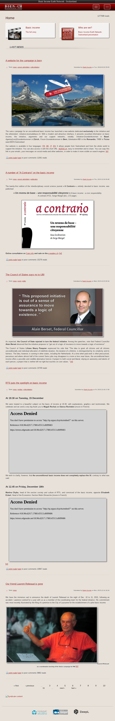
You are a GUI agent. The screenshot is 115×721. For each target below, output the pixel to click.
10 (104, 686)
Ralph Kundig (87, 67)
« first (16, 686)
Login (19, 158)
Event (19, 281)
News (15, 67)
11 (44, 688)
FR (43, 146)
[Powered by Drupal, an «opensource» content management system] (60, 714)
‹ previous (29, 686)
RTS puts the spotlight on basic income (26, 383)
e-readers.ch (53, 253)
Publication (34, 179)
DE (47, 146)
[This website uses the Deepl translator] (81, 714)
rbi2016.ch (63, 149)
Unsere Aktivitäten (24, 67)
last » (74, 688)
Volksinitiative (34, 67)
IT (51, 146)
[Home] (13, 6)
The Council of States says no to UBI (25, 274)
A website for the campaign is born (24, 60)
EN (54, 146)
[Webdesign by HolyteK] (39, 714)
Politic (24, 281)
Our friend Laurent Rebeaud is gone (24, 584)
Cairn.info (30, 253)
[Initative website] (57, 127)
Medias (20, 389)
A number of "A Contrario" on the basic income (30, 172)
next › (62, 688)
